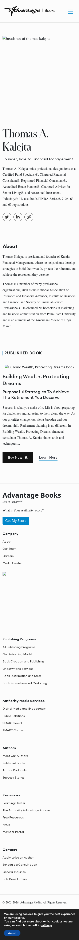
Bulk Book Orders (15, 879)
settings (46, 925)
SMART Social (12, 723)
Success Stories (13, 777)
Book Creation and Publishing (23, 661)
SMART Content (14, 730)
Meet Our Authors (15, 756)
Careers (8, 556)
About (7, 541)
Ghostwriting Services (18, 669)
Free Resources (13, 817)
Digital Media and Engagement (25, 708)
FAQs (6, 825)
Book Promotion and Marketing (25, 683)
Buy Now (15, 457)
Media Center (12, 563)
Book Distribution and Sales (22, 676)
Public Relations (14, 716)
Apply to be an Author (18, 857)
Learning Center (14, 803)
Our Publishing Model (17, 654)
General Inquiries (14, 872)
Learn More (48, 457)
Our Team (9, 549)
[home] (29, 11)
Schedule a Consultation (20, 864)
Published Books (14, 763)
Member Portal (13, 832)
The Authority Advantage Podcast (27, 810)
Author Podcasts (15, 770)
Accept (12, 933)
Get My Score (16, 520)
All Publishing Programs (19, 647)
